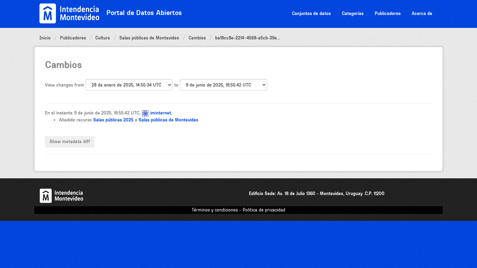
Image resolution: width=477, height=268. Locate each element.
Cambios (197, 37)
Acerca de (422, 13)
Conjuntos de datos (311, 13)
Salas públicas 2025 (113, 119)
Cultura (102, 37)
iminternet (160, 113)
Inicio (45, 37)
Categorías (353, 13)
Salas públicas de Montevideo (149, 37)
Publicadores (388, 13)
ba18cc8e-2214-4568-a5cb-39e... (247, 37)
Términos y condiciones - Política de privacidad (238, 210)
